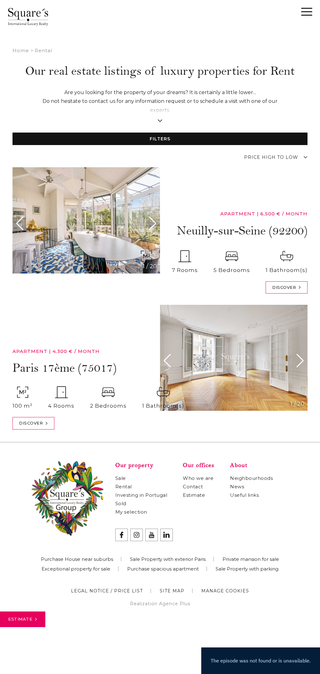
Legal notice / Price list (107, 591)
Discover (284, 287)
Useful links (244, 495)
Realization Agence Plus (160, 603)
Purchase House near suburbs (77, 559)
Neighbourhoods (251, 478)
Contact (193, 487)
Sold (120, 503)
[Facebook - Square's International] (121, 535)
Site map (172, 591)
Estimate (20, 618)
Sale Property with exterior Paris (168, 559)
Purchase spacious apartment (163, 568)
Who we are (198, 478)
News (237, 487)
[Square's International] (28, 17)
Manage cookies (225, 591)
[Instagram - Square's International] (136, 535)
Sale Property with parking (247, 568)
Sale (120, 478)
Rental (123, 487)
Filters (160, 139)
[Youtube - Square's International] (151, 535)
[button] (21, 223)
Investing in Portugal (141, 495)
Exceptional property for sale (76, 568)
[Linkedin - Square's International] (166, 535)
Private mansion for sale (250, 559)
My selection (131, 512)
